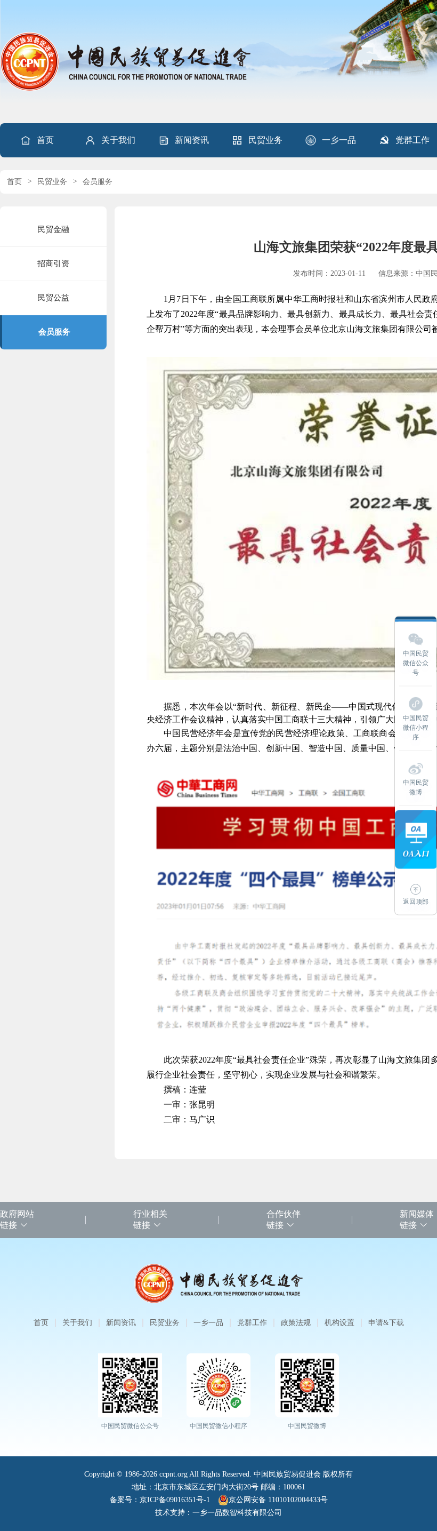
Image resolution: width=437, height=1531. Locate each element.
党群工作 (252, 1323)
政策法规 (296, 1323)
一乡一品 (339, 140)
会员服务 (97, 182)
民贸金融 (53, 229)
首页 (45, 140)
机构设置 (339, 1323)
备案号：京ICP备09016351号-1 (160, 1500)
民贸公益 (53, 297)
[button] (110, 140)
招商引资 (53, 263)
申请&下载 (386, 1323)
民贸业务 (265, 140)
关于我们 (118, 140)
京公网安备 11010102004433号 (278, 1500)
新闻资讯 (192, 140)
